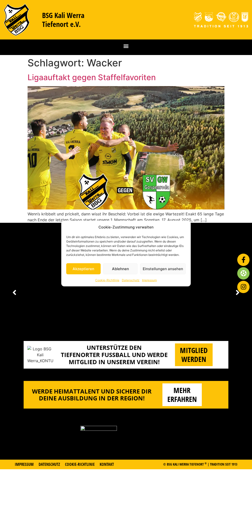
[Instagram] (243, 287)
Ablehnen (120, 268)
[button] (126, 46)
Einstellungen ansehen (163, 268)
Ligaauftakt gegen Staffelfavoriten (92, 77)
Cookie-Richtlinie (107, 280)
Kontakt (107, 464)
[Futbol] (243, 273)
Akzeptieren (83, 268)
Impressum (149, 280)
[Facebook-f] (243, 260)
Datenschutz (131, 280)
